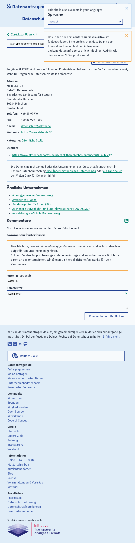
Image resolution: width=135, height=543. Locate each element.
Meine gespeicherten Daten (25, 378)
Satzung (13, 440)
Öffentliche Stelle (32, 140)
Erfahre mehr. (111, 336)
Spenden (13, 402)
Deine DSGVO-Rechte (21, 460)
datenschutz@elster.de (36, 126)
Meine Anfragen (18, 374)
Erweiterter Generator (21, 387)
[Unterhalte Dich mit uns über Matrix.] (20, 343)
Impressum (15, 497)
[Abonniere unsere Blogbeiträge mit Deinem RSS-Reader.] (10, 343)
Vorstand (13, 449)
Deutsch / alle (29, 356)
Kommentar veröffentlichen (106, 316)
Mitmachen (15, 398)
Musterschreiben (18, 464)
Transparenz (16, 444)
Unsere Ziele (15, 435)
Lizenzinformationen (21, 511)
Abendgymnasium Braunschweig (32, 195)
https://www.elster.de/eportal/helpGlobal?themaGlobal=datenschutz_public (60, 155)
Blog (10, 473)
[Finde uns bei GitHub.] (15, 343)
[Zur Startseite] (29, 6)
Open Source (16, 411)
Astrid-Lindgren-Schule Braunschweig (36, 213)
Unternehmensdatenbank (24, 383)
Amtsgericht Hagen (24, 200)
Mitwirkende (15, 416)
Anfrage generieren (20, 369)
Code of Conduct (18, 420)
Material (13, 487)
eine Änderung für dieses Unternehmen (71, 171)
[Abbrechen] (126, 8)
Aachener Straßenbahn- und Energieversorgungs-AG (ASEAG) (50, 208)
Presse (12, 478)
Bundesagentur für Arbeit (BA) (31, 204)
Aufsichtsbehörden (19, 469)
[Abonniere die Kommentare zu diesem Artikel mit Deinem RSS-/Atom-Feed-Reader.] (126, 221)
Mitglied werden (18, 407)
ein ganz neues (112, 171)
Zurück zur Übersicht (23, 34)
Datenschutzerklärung (22, 502)
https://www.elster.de (35, 132)
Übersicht (14, 431)
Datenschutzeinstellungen (24, 506)
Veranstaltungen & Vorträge (25, 482)
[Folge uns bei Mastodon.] (25, 343)
